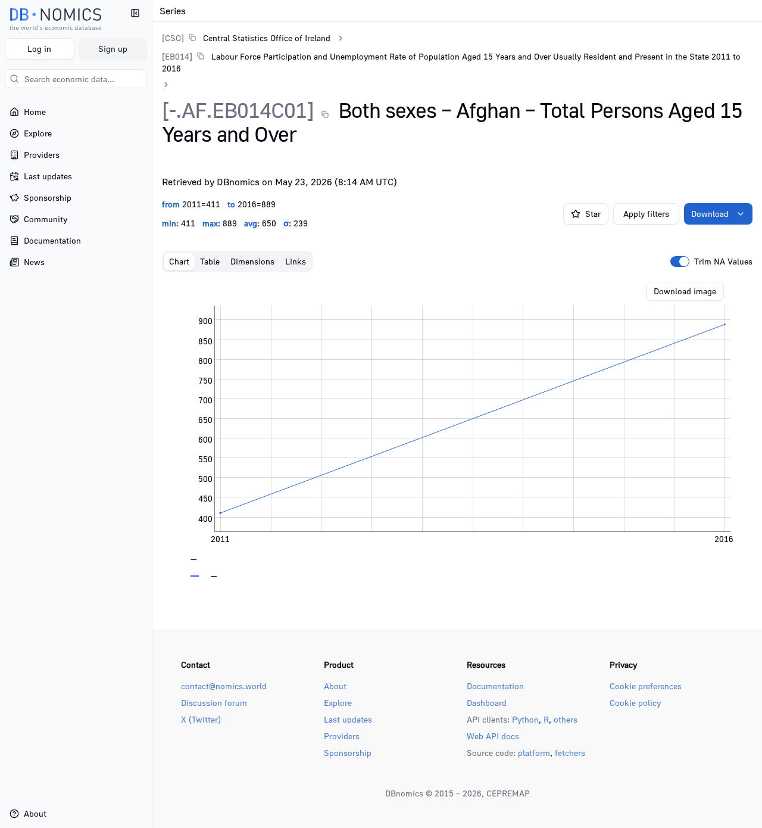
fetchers (570, 753)
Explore (338, 703)
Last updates (348, 719)
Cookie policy (635, 703)
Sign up (112, 48)
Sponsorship (347, 753)
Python (525, 719)
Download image (685, 291)
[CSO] (173, 38)
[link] (246, 38)
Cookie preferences (646, 686)
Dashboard (487, 703)
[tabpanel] (457, 429)
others (565, 719)
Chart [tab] (179, 261)
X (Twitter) (201, 719)
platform (534, 753)
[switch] (679, 261)
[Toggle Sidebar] (152, 414)
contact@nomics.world (224, 686)
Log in (39, 48)
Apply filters (646, 213)
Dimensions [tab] (252, 261)
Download (710, 213)
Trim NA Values (723, 261)
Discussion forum (214, 703)
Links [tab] (295, 261)
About (335, 686)
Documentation (495, 686)
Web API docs (493, 736)
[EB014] (177, 56)
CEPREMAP (508, 793)
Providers (342, 736)
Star (593, 213)
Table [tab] (210, 261)
